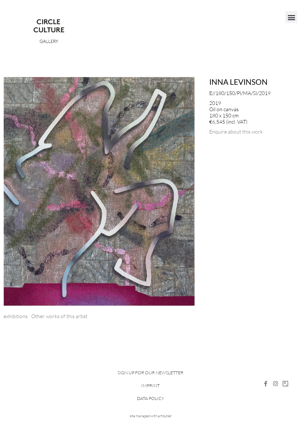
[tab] (16, 316)
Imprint (150, 385)
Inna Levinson (238, 81)
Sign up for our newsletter (150, 372)
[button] (291, 17)
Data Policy (150, 398)
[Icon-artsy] (285, 383)
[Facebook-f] (265, 383)
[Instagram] (275, 383)
